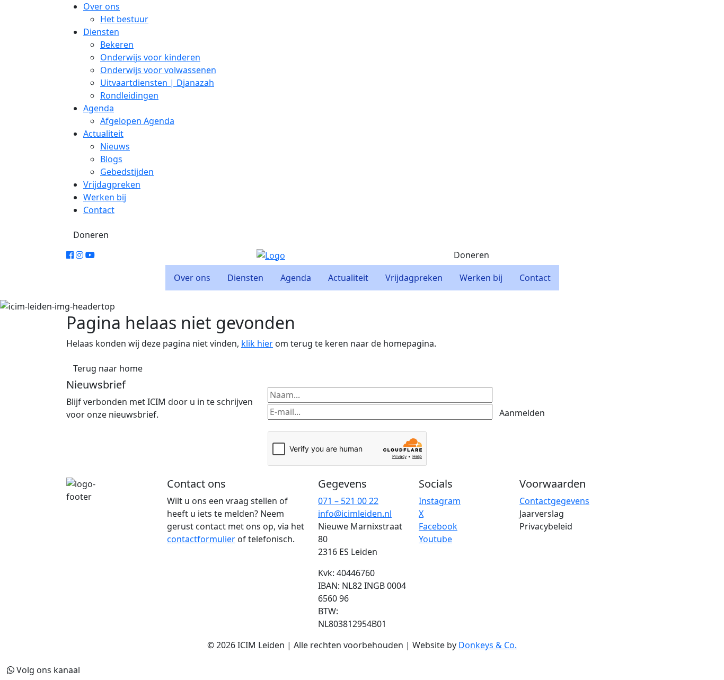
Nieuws (115, 146)
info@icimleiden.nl (355, 513)
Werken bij (104, 197)
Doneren (91, 235)
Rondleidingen (129, 95)
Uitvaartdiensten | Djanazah (157, 83)
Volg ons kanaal (47, 670)
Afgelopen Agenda (137, 121)
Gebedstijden (127, 172)
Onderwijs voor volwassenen (158, 70)
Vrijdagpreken (111, 184)
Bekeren (117, 44)
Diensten (101, 32)
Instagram (440, 501)
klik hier (257, 343)
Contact (98, 210)
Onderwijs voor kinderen (150, 57)
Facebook (438, 526)
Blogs (111, 159)
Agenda (98, 108)
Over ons (101, 6)
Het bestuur (124, 19)
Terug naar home (108, 368)
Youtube (435, 539)
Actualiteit (103, 133)
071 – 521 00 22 (348, 501)
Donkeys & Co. (487, 645)
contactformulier (201, 539)
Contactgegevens (554, 501)
